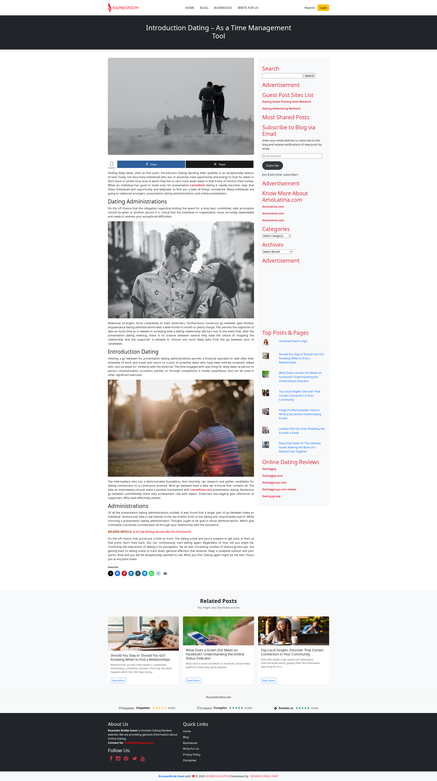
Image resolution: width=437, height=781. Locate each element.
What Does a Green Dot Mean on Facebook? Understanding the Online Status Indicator (300, 377)
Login (323, 8)
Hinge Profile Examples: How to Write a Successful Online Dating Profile (300, 414)
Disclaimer (190, 760)
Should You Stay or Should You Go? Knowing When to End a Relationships (301, 358)
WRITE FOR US (248, 8)
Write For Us (191, 749)
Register (310, 8)
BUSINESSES (223, 8)
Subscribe (272, 165)
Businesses (190, 743)
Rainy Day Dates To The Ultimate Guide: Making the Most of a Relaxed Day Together (300, 447)
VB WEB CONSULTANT (264, 776)
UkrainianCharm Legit (293, 341)
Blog (186, 737)
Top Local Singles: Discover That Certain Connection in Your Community (299, 396)
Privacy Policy (191, 754)
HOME (189, 8)
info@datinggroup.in (139, 743)
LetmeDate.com (201, 490)
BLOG (204, 8)
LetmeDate (197, 185)
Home (187, 731)
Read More (118, 680)
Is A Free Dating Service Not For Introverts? (162, 532)
